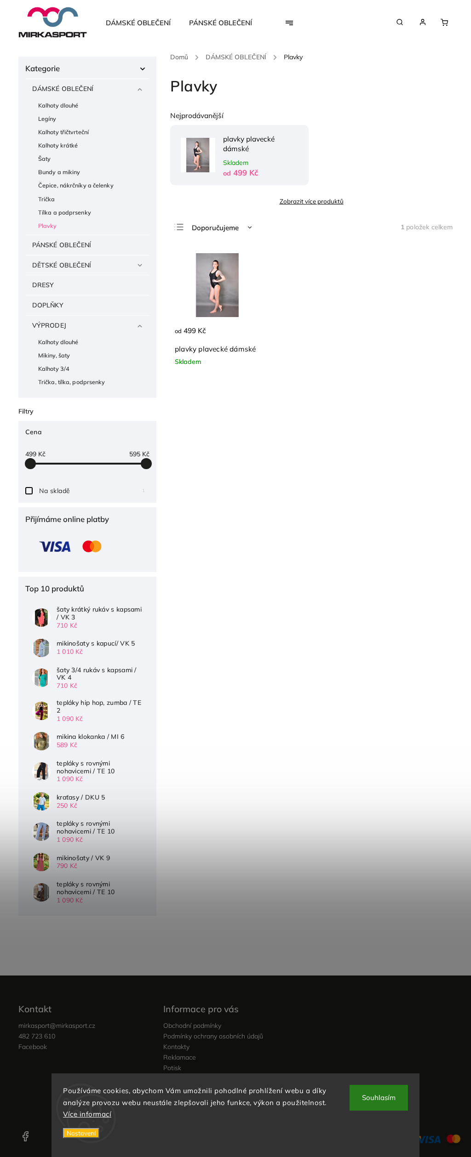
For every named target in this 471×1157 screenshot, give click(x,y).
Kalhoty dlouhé (58, 105)
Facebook (32, 1047)
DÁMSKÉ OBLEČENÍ (63, 89)
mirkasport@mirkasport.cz (56, 1025)
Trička (46, 199)
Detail (243, 336)
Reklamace (179, 1057)
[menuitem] (143, 23)
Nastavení (81, 1133)
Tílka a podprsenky (64, 212)
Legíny (47, 118)
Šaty (44, 158)
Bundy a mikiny (59, 172)
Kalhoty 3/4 (53, 368)
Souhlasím (379, 1097)
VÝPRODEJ (49, 325)
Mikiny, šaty (54, 355)
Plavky (47, 225)
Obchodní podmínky (192, 1025)
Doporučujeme (215, 227)
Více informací (87, 1114)
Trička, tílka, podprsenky (71, 382)
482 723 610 (36, 1036)
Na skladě (92, 491)
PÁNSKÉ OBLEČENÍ (62, 245)
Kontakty (176, 1047)
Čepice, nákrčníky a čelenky (76, 185)
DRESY (43, 285)
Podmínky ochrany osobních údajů (213, 1036)
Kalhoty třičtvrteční (63, 132)
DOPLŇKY (47, 305)
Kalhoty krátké (58, 145)
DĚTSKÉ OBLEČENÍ (62, 265)
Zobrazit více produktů (312, 201)
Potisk (172, 1068)
